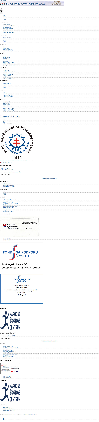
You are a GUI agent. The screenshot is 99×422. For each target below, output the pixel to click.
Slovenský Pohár (6, 58)
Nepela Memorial (6, 208)
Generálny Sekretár (4, 160)
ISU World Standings (7, 204)
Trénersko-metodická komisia (9, 26)
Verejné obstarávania (7, 240)
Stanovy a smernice (7, 37)
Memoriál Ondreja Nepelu (8, 62)
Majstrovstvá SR (6, 57)
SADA (4, 193)
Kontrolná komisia (7, 29)
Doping (4, 191)
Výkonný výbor (6, 24)
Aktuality (10, 160)
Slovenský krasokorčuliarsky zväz (11, 414)
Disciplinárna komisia (7, 31)
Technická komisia (7, 27)
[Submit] (1, 10)
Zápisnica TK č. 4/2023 (5, 168)
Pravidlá (4, 40)
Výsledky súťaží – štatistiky (8, 65)
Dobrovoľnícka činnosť (8, 50)
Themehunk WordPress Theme (30, 414)
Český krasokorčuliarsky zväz (9, 199)
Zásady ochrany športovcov (8, 186)
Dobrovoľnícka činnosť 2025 (9, 335)
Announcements (16, 160)
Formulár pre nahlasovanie (8, 185)
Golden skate (5, 201)
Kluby (4, 46)
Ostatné (4, 41)
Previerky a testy (6, 59)
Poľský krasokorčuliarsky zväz (9, 210)
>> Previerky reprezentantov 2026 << (49, 178)
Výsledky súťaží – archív (8, 63)
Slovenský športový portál (8, 211)
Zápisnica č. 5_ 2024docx (6, 162)
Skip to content (3, 0)
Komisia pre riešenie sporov (9, 32)
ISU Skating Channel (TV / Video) (10, 203)
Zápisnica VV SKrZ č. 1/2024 (6, 169)
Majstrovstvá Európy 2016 (8, 207)
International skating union (8, 202)
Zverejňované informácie (8, 49)
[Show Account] (3, 419)
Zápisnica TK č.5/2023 (10, 116)
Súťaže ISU (5, 61)
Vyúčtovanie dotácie (7, 238)
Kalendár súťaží (6, 56)
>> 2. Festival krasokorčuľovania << (49, 341)
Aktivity (4, 194)
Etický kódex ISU (6, 183)
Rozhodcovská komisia (8, 28)
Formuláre (5, 39)
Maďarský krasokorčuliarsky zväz (10, 206)
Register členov (6, 48)
